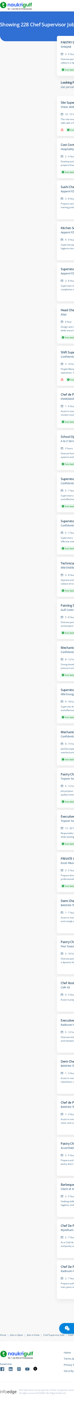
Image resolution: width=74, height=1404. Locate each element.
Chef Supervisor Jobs (53, 1335)
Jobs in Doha (33, 1335)
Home (3, 1335)
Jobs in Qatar (16, 1335)
